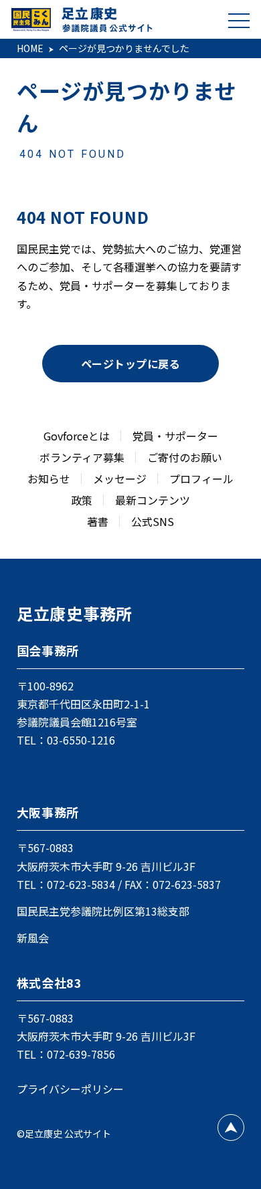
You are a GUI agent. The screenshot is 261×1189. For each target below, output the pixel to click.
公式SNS (152, 521)
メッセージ (120, 479)
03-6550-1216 (81, 740)
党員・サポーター (175, 436)
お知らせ (48, 479)
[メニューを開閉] (239, 19)
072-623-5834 (81, 884)
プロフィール (201, 479)
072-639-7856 (81, 1054)
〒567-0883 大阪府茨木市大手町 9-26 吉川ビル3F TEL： (106, 865)
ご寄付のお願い (184, 457)
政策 (81, 500)
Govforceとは (77, 436)
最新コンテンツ (152, 500)
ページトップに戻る (130, 364)
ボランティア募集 (81, 457)
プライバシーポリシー (70, 1089)
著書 (97, 521)
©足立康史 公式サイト (64, 1133)
